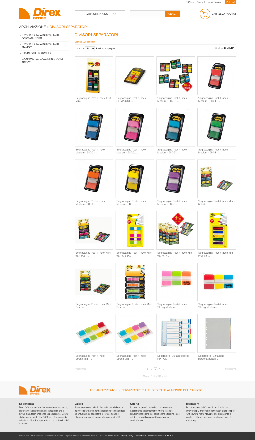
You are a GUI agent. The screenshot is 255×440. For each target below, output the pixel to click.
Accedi (231, 2)
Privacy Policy (127, 436)
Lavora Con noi (214, 2)
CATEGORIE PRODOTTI (99, 14)
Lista (220, 48)
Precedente (80, 369)
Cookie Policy (140, 436)
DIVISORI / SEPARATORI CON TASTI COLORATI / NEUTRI (40, 37)
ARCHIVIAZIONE (32, 27)
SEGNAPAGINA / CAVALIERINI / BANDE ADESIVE (42, 61)
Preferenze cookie (156, 436)
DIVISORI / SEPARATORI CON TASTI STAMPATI (40, 46)
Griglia (230, 48)
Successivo (230, 369)
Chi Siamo (190, 2)
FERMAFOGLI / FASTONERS (36, 53)
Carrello (223, 13)
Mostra (80, 49)
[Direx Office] (44, 13)
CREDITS (169, 436)
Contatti (201, 2)
